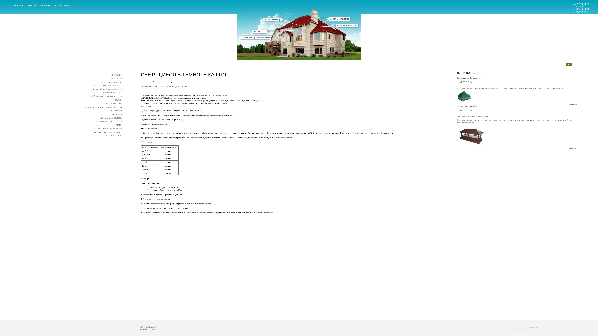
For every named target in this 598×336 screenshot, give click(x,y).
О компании (18, 6)
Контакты (46, 6)
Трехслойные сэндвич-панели (107, 89)
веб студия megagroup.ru (530, 329)
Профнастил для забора (111, 82)
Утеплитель (116, 111)
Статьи (119, 125)
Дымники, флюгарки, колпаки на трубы (103, 107)
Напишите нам (62, 6)
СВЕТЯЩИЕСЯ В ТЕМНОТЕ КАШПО (107, 132)
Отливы (118, 100)
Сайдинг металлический (110, 93)
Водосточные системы (111, 118)
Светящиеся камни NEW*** (109, 129)
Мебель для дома (114, 136)
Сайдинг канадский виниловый (106, 96)
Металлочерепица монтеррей (108, 86)
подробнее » (574, 104)
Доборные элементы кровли (108, 121)
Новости (32, 6)
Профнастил (116, 78)
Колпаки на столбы (113, 104)
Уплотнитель (116, 114)
